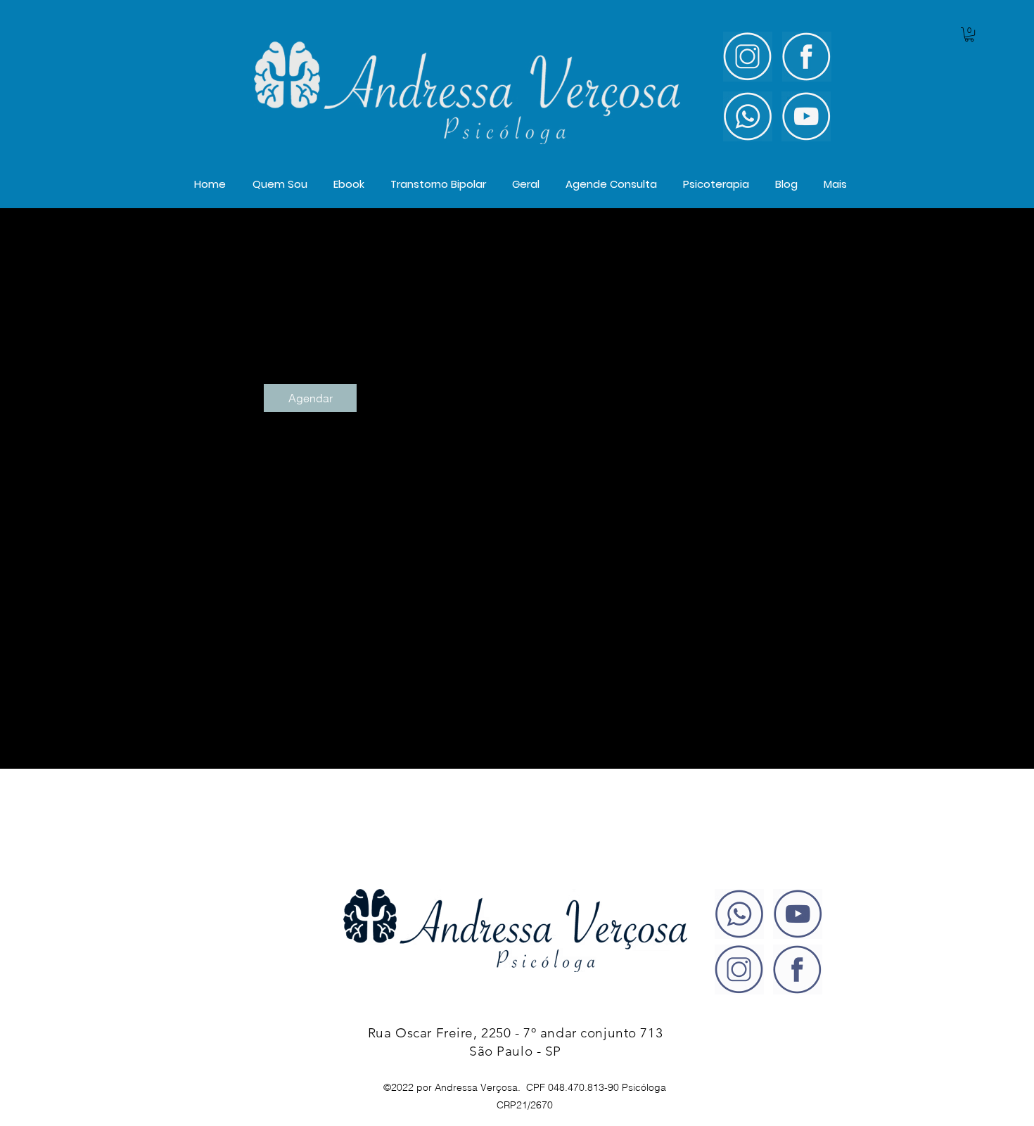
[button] (969, 34)
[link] (310, 398)
